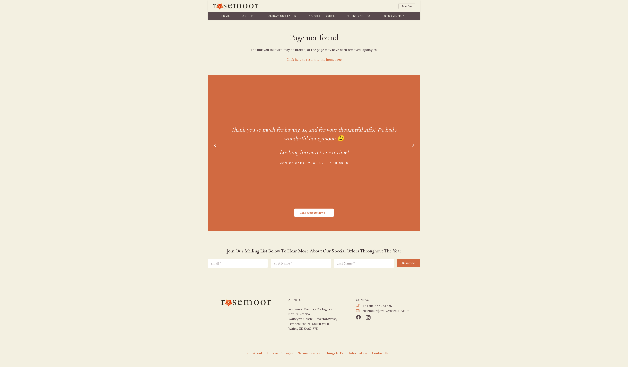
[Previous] (215, 145)
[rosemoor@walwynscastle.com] (359, 310)
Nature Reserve (309, 353)
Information (358, 353)
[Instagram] (368, 317)
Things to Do (334, 353)
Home (243, 353)
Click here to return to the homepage (314, 59)
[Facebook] (358, 317)
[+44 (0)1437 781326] (359, 305)
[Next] (413, 145)
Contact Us (380, 353)
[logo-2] (236, 6)
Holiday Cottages (280, 353)
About (257, 353)
